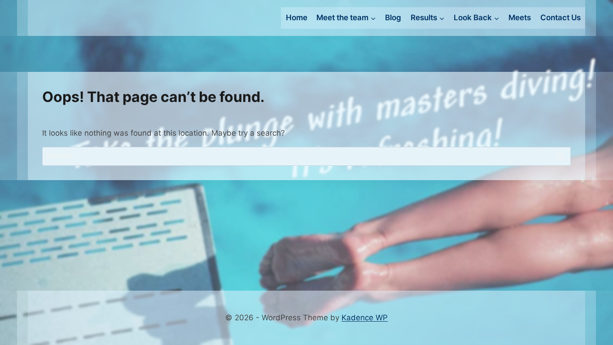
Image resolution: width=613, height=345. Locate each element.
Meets (519, 17)
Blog (393, 17)
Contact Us (560, 17)
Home (296, 17)
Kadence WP (365, 317)
